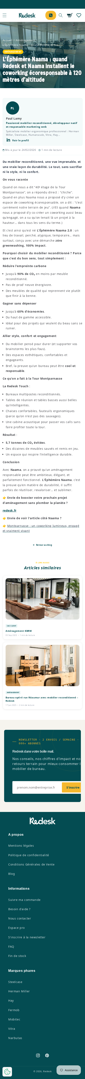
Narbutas (15, 1038)
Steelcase (15, 982)
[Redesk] (27, 15)
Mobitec (14, 1019)
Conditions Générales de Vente (31, 864)
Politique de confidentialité (28, 855)
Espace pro (16, 928)
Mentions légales (21, 846)
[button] (4, 15)
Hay (11, 1000)
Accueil (7, 40)
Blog (11, 874)
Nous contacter (19, 918)
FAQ (11, 946)
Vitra (11, 1029)
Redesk (47, 1071)
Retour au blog (43, 545)
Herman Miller (19, 991)
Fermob (14, 1010)
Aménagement (25, 40)
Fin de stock (17, 956)
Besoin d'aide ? (19, 909)
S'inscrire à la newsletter (27, 937)
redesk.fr (10, 510)
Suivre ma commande (24, 900)
